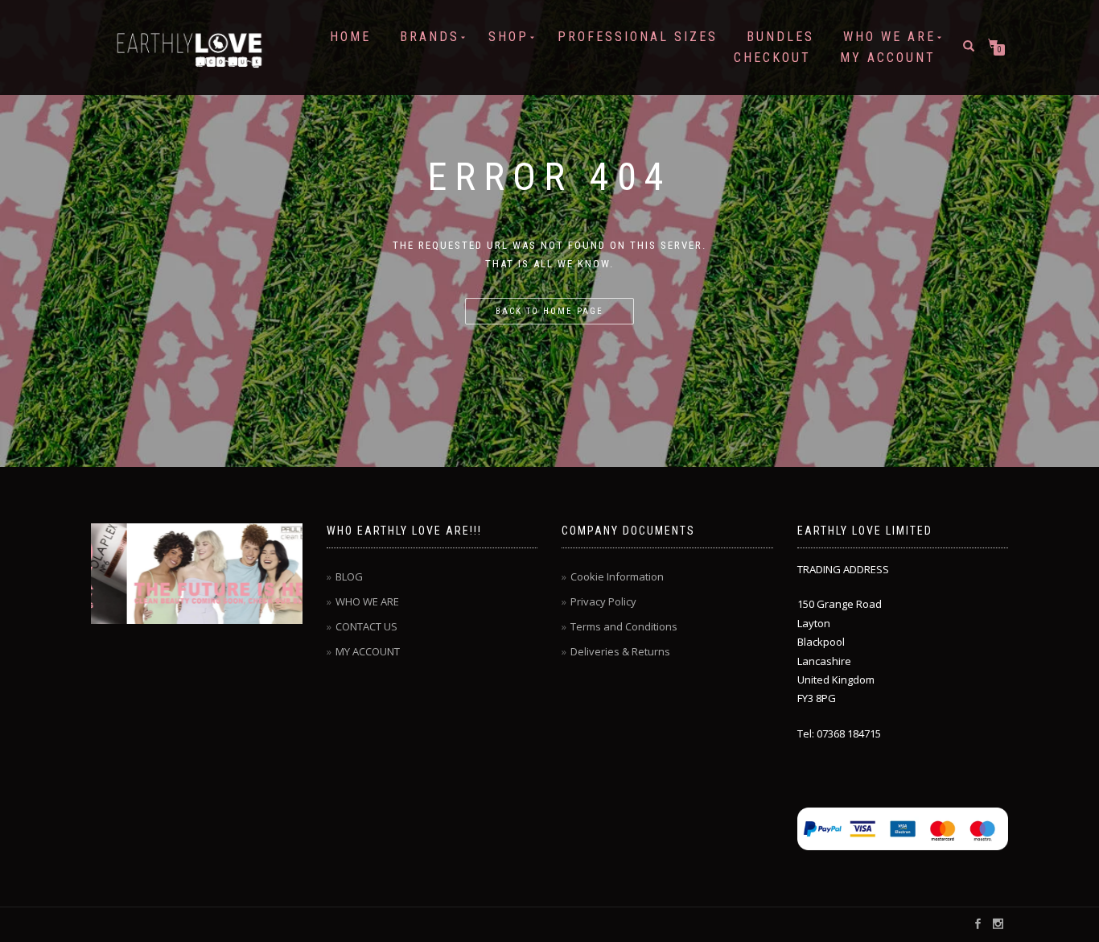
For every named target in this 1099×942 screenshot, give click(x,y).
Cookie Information (617, 576)
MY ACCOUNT (888, 57)
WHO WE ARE (889, 36)
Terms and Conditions (623, 626)
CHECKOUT (772, 57)
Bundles (780, 36)
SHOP (508, 36)
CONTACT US (366, 626)
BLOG (349, 576)
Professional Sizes (638, 36)
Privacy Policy (603, 601)
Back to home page (549, 311)
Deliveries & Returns (620, 651)
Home (350, 36)
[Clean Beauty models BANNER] (197, 573)
